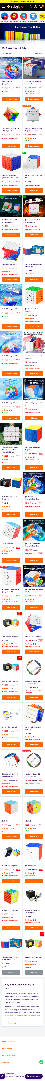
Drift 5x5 (5, 821)
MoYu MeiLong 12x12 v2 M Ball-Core (33, 265)
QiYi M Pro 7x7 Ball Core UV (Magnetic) (33, 221)
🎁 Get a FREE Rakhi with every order (22, 1)
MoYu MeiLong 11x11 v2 (10, 309)
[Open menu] (3, 7)
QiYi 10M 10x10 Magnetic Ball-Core (34, 591)
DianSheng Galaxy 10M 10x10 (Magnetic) (33, 775)
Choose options (11, 99)
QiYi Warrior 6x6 (30, 866)
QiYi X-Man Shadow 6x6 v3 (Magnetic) (10, 129)
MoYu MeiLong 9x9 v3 (10, 403)
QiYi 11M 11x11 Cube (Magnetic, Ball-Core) (32, 545)
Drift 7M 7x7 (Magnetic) (33, 957)
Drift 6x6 (28, 821)
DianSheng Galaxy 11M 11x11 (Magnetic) (33, 682)
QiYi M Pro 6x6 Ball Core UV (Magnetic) (10, 221)
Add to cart (11, 146)
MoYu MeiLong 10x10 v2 (10, 356)
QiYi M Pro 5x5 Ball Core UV (33, 176)
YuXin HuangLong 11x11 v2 (33, 404)
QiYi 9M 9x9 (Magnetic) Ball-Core (33, 728)
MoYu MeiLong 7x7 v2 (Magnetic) (10, 498)
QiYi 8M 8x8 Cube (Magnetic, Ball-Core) (32, 498)
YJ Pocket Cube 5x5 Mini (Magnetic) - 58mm (10, 591)
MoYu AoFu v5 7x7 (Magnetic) (8, 82)
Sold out (11, 972)
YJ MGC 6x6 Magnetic (9, 866)
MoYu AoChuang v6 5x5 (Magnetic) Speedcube (33, 129)
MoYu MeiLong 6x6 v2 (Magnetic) (32, 448)
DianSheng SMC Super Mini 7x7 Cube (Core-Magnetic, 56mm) (10, 449)
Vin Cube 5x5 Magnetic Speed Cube (33, 82)
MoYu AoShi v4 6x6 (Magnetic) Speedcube (10, 176)
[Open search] (30, 6)
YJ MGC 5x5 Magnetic (9, 727)
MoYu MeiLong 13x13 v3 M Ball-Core (10, 958)
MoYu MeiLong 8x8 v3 (10, 264)
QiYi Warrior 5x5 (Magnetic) (30, 310)
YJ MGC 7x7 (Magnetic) (10, 910)
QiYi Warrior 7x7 (8, 544)
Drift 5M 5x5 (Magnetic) (10, 681)
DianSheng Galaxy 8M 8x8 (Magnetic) (32, 911)
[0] (40, 6)
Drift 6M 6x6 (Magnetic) (10, 637)
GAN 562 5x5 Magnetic (33, 637)
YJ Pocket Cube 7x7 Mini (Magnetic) (33, 357)
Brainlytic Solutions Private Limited (13, 1076)
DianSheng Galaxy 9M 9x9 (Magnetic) (10, 775)
